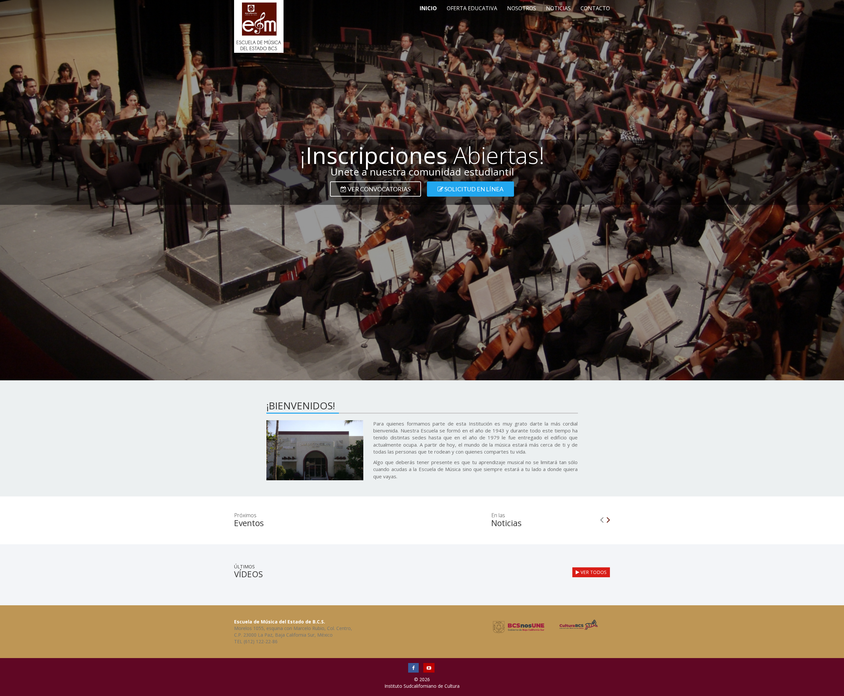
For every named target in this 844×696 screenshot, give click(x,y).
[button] (601, 518)
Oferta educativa (472, 8)
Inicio (428, 8)
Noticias (558, 8)
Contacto (595, 8)
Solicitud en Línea (473, 189)
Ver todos (593, 572)
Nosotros (521, 8)
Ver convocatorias (378, 189)
